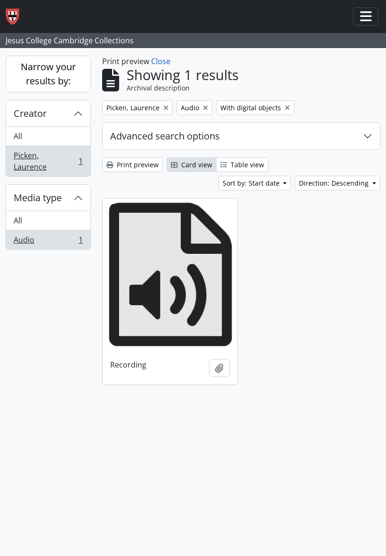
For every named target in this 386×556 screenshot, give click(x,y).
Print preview (137, 164)
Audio (48, 242)
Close (160, 61)
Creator (30, 113)
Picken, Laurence (48, 161)
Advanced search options (165, 136)
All (18, 136)
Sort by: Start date (252, 183)
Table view (246, 164)
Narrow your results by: (48, 73)
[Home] (16, 17)
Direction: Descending (334, 183)
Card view (195, 164)
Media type (38, 197)
